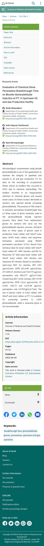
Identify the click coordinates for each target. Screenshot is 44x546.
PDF (9, 388)
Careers (6, 460)
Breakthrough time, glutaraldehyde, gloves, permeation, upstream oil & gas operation (22, 435)
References (9, 73)
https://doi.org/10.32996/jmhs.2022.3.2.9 (24, 342)
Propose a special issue (13, 486)
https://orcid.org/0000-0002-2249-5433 (21, 153)
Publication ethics (10, 504)
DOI (5, 57)
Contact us (7, 464)
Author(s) (8, 37)
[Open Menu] (4, 9)
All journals (7, 500)
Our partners (8, 482)
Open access (9, 68)
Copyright (8, 62)
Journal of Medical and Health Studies (24, 9)
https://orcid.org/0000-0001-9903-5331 (21, 136)
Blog (4, 455)
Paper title (8, 32)
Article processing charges (15, 509)
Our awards (7, 478)
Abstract (7, 42)
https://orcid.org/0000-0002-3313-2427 (21, 118)
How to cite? (9, 52)
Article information (12, 47)
